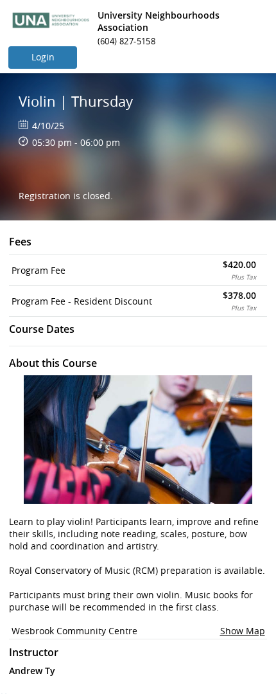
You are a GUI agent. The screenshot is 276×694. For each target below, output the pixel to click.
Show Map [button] (242, 631)
